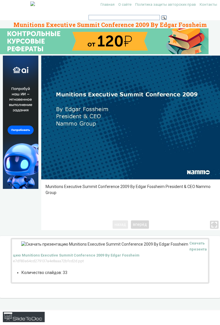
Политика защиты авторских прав (165, 4)
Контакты (208, 4)
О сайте (124, 4)
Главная (108, 4)
